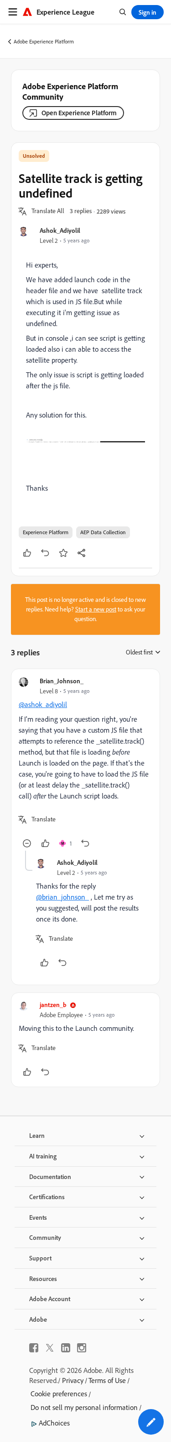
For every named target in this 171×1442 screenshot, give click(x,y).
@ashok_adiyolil (43, 704)
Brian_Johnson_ (61, 681)
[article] (85, 763)
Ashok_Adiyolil (60, 230)
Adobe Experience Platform (44, 41)
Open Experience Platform (79, 112)
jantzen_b (53, 1004)
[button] (47, 211)
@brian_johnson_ (62, 896)
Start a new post (95, 609)
